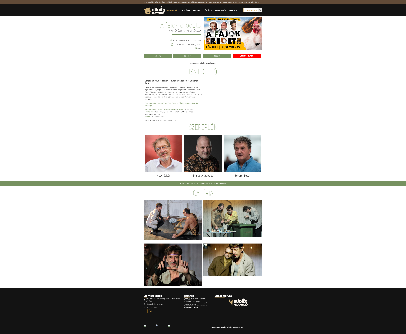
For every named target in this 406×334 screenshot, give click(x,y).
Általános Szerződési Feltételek (195, 298)
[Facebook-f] (146, 311)
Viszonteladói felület (191, 307)
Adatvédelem (188, 300)
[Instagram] (151, 311)
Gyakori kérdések (190, 304)
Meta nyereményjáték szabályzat (195, 303)
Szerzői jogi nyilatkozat (192, 301)
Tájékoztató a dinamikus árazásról (195, 306)
